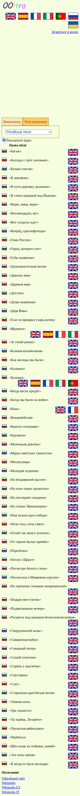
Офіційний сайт (13, 778)
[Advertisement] (40, 74)
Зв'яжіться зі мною (64, 32)
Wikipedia (8, 783)
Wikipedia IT (10, 792)
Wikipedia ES (11, 787)
